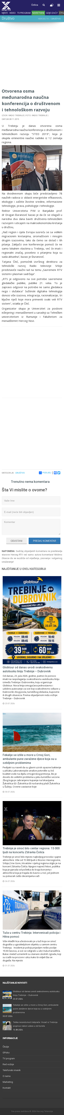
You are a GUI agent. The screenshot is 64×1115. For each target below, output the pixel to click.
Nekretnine (38, 12)
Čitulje (6, 1046)
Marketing (8, 1082)
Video (12, 12)
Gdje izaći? (52, 12)
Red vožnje (8, 1064)
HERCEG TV (43, 19)
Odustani (16, 541)
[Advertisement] (32, 56)
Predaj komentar (44, 541)
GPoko (6, 1052)
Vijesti (5, 12)
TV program (24, 12)
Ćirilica (34, 5)
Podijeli (46, 473)
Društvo (20, 473)
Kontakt (7, 1088)
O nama (6, 1076)
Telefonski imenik (12, 1070)
